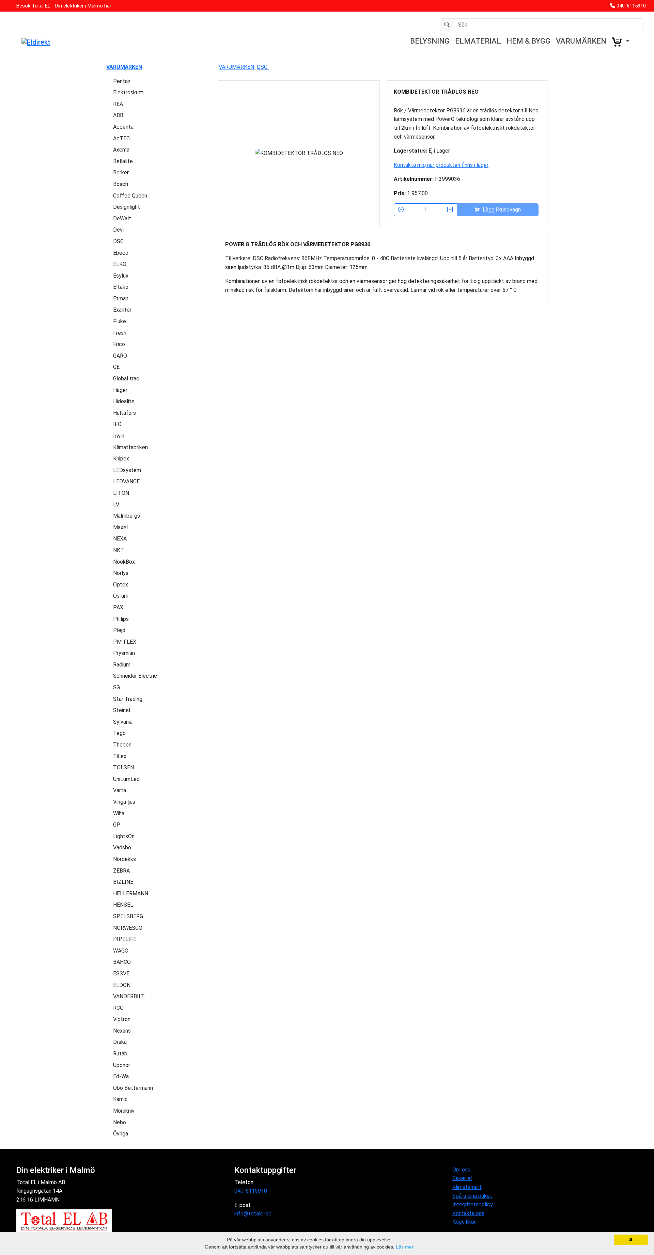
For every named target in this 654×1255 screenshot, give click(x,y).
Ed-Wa (121, 1076)
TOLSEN (123, 767)
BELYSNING (430, 41)
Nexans (122, 1030)
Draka (120, 1042)
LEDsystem (127, 470)
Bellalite (123, 161)
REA (118, 104)
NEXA (120, 538)
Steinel (121, 710)
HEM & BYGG (528, 41)
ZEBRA (121, 870)
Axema (121, 149)
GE (116, 367)
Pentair (121, 81)
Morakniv (124, 1111)
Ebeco (120, 253)
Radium (121, 664)
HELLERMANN (130, 893)
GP (116, 824)
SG (116, 687)
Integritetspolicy (472, 1204)
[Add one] (450, 209)
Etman (120, 298)
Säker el (462, 1178)
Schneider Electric (135, 676)
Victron (121, 1019)
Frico (119, 344)
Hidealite (124, 401)
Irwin (118, 436)
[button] (621, 42)
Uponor (121, 1065)
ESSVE (121, 973)
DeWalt (122, 218)
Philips (121, 619)
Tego (119, 733)
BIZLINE (123, 882)
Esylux (120, 275)
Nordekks (124, 859)
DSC (118, 241)
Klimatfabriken (130, 447)
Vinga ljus (124, 802)
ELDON (121, 985)
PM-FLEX (124, 642)
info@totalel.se (252, 1213)
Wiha (118, 813)
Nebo (119, 1122)
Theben (122, 744)
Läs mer (405, 1247)
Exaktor (122, 310)
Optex (120, 584)
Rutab (120, 1053)
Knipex (121, 458)
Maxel (120, 527)
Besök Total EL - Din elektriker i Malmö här (63, 6)
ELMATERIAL (478, 41)
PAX (118, 607)
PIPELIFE (124, 939)
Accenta (123, 127)
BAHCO (122, 962)
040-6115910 (631, 6)
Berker (121, 172)
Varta (119, 790)
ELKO (119, 264)
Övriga (120, 1133)
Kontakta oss (468, 1213)
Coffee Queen (130, 195)
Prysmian (124, 653)
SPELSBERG (128, 916)
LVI (117, 504)
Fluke (119, 321)
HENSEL (123, 904)
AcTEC (121, 138)
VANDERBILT (129, 996)
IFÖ (117, 424)
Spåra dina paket (472, 1196)
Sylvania (123, 722)
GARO (120, 355)
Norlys (120, 573)
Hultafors (124, 413)
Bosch (120, 184)
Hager (120, 390)
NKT (118, 550)
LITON (121, 493)
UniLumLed (126, 779)
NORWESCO (127, 928)
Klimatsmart (467, 1187)
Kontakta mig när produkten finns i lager (441, 165)
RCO (118, 1008)
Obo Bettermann (133, 1088)
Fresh (119, 333)
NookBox (124, 562)
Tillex (119, 756)
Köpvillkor (464, 1222)
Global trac (126, 378)
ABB (118, 115)
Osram (120, 596)
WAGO (120, 950)
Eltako (120, 287)
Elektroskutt (128, 92)
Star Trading (127, 699)
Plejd (119, 630)
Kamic (120, 1099)
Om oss (461, 1169)
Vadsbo (122, 847)
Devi (118, 229)
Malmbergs (126, 516)
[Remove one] (401, 209)
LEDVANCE (126, 481)
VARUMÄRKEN (581, 41)
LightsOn (124, 836)
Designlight (126, 207)
